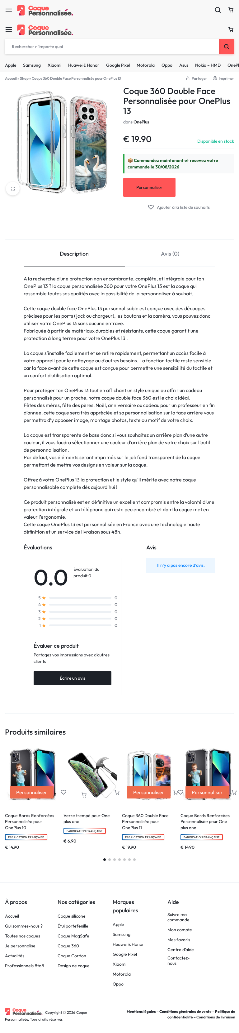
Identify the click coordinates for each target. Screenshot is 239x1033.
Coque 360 (68, 946)
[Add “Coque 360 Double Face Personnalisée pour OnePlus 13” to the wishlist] (179, 207)
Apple (10, 65)
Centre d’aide (180, 949)
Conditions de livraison (215, 1017)
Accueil (11, 78)
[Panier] (231, 29)
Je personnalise (20, 946)
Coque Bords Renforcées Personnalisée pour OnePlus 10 (29, 821)
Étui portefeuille (73, 926)
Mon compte (179, 929)
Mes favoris (178, 939)
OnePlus (141, 122)
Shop (24, 78)
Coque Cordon (72, 956)
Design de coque (74, 965)
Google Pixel (118, 65)
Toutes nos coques (22, 936)
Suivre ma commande (178, 917)
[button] (84, 795)
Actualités (14, 956)
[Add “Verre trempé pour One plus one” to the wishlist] (96, 795)
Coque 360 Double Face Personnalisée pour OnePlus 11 (145, 821)
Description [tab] (74, 253)
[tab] (74, 253)
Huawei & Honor (83, 65)
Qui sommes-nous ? (24, 926)
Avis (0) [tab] (170, 253)
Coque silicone (72, 916)
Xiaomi (54, 65)
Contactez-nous (178, 960)
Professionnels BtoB (24, 965)
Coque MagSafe (73, 936)
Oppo (167, 65)
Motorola (146, 65)
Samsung (32, 65)
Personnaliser (149, 187)
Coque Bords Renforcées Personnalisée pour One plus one (205, 821)
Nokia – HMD (208, 65)
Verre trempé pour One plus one (86, 819)
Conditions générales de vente (185, 1011)
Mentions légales (141, 1011)
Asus (183, 65)
